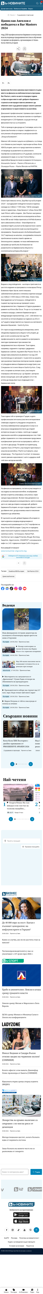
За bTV (6, 1238)
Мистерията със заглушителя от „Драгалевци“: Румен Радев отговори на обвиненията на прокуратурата (18, 679)
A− (3, 83)
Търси (37, 1172)
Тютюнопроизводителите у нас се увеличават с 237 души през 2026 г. (17, 952)
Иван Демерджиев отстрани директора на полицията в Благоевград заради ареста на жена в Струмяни (19, 635)
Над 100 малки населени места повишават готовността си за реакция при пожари (28, 664)
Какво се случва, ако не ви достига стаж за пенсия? (21, 941)
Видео (30, 8)
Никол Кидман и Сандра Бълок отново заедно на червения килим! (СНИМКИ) (21, 1056)
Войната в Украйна (20, 8)
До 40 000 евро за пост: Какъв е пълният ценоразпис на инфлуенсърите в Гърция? (18, 926)
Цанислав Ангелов (8, 576)
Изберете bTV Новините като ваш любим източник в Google (23, 556)
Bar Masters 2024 (32, 571)
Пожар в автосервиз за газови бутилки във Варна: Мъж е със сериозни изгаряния (28, 648)
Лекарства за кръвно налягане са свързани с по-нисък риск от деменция (20, 1123)
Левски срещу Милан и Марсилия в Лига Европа (20, 1004)
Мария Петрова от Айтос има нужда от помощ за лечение (19, 702)
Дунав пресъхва (7, 8)
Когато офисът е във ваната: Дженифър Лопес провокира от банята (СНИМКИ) (20, 1071)
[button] (12, 764)
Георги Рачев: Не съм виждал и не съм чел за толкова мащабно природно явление (18, 805)
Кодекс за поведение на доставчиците (21, 1242)
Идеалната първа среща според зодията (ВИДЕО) (20, 1083)
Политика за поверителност (29, 1238)
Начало (12, 15)
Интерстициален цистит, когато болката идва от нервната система (20, 1138)
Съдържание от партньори (25, 15)
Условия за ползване (16, 1246)
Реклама (14, 1238)
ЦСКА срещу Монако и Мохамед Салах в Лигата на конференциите (20, 1016)
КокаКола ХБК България (16, 571)
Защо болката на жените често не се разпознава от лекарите (18, 1150)
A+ (9, 83)
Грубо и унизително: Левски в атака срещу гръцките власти (21, 991)
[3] (41, 4)
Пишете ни (30, 1246)
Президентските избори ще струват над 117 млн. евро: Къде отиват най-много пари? (21, 691)
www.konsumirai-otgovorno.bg (14, 551)
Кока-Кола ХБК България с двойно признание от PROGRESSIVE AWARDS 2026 (16, 743)
